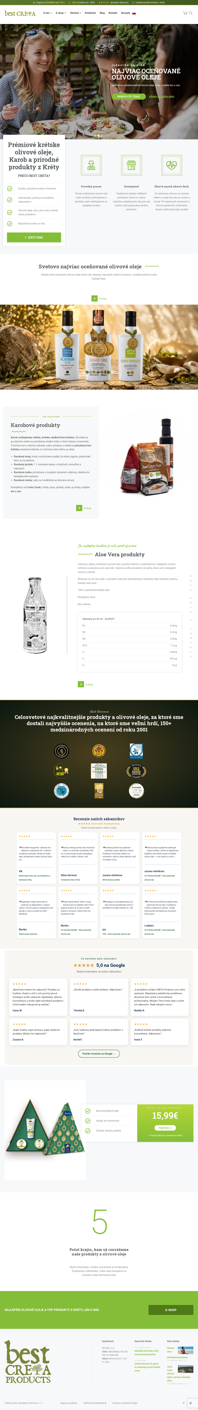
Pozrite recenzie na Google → (99, 1053)
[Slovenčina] (134, 13)
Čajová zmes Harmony (28, 934)
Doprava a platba (68, 1403)
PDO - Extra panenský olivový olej (116, 934)
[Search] (190, 13)
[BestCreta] (20, 13)
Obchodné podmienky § (94, 1403)
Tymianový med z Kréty (70, 880)
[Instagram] (190, 1403)
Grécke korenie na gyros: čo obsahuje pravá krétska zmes (147, 1367)
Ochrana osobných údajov (125, 1403)
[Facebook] (183, 1403)
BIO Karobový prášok (111, 880)
